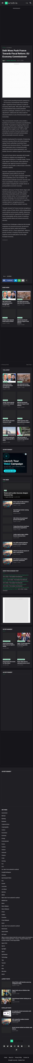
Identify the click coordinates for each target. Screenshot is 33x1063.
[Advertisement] (16, 27)
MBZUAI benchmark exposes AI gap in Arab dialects (23, 321)
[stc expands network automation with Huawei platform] (6, 1013)
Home (3, 47)
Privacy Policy (18, 1057)
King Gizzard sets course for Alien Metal (9, 662)
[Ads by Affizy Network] (26, 454)
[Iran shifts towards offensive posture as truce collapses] (7, 545)
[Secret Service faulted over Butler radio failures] (6, 1030)
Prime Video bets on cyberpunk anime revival (23, 662)
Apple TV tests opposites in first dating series (23, 644)
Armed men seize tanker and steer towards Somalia (15, 581)
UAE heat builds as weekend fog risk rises (23, 438)
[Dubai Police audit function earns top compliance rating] (6, 984)
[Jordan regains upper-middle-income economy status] (7, 537)
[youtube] (11, 1046)
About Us (11, 1057)
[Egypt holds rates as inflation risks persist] (6, 993)
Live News (9, 47)
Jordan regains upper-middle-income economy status (21, 535)
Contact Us (26, 1057)
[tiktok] (16, 1049)
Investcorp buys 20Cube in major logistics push (14, 584)
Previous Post (5, 364)
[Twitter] (15, 280)
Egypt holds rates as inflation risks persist (21, 991)
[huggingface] (25, 1046)
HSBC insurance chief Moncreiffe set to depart (23, 421)
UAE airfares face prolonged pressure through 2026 (7, 303)
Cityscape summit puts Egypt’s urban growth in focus (8, 439)
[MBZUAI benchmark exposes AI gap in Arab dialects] (7, 553)
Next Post (28, 364)
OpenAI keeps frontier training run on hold (21, 510)
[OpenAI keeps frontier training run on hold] (7, 512)
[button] (2, 3)
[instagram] (14, 1046)
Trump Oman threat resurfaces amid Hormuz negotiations (21, 527)
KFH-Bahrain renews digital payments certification (20, 559)
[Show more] (26, 280)
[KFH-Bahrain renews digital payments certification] (7, 561)
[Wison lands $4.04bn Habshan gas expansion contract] (7, 504)
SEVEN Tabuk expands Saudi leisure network (8, 320)
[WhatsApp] (19, 280)
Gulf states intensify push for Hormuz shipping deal (15, 575)
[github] (28, 1046)
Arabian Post (21, 1060)
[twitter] (7, 1046)
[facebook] (4, 1046)
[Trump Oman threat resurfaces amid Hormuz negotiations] (7, 529)
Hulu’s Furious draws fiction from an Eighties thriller (9, 645)
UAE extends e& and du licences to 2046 (8, 421)
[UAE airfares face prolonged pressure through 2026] (7, 520)
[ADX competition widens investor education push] (6, 1022)
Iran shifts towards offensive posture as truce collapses (20, 543)
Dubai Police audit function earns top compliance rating (21, 983)
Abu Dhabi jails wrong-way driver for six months (23, 302)
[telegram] (18, 1046)
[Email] (23, 280)
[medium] (21, 1046)
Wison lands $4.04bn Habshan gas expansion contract (21, 502)
